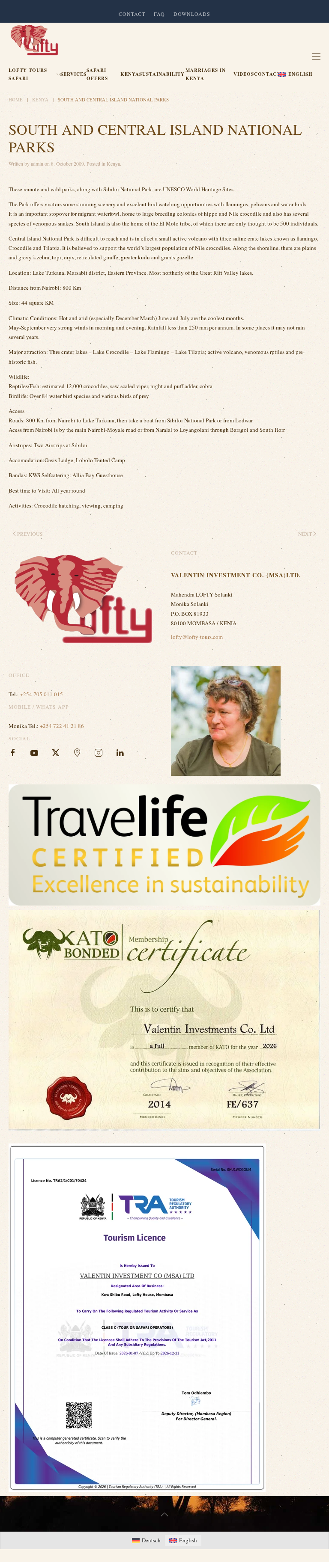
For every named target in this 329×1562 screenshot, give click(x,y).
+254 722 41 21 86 (62, 726)
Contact (267, 74)
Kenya (129, 74)
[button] (296, 74)
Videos (243, 74)
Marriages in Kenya (205, 74)
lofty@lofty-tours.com (197, 637)
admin (37, 163)
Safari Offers (97, 74)
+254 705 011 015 (41, 694)
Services (73, 74)
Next (305, 533)
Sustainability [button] (162, 74)
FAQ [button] (159, 13)
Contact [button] (132, 13)
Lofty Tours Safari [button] (28, 74)
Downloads (191, 13)
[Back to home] (34, 40)
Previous (30, 533)
